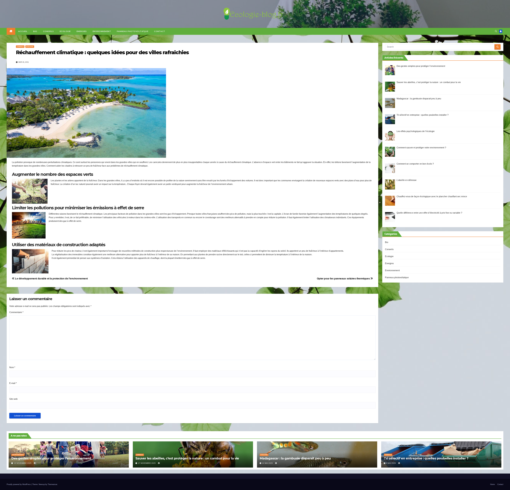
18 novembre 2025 (23, 463)
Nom (12, 367)
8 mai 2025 (391, 463)
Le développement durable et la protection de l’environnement (51, 278)
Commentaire (16, 312)
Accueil (22, 31)
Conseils (48, 31)
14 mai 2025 (267, 463)
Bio (35, 31)
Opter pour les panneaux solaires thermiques (343, 278)
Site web (13, 399)
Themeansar (52, 484)
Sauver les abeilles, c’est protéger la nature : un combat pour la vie (187, 458)
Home (492, 484)
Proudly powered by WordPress (19, 484)
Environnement (102, 31)
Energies (81, 31)
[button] (496, 31)
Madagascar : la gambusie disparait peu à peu (295, 458)
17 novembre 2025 (147, 463)
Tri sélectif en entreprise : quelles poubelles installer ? (426, 458)
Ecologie (65, 31)
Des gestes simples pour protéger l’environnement (51, 458)
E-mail (13, 383)
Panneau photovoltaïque (132, 31)
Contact (159, 31)
